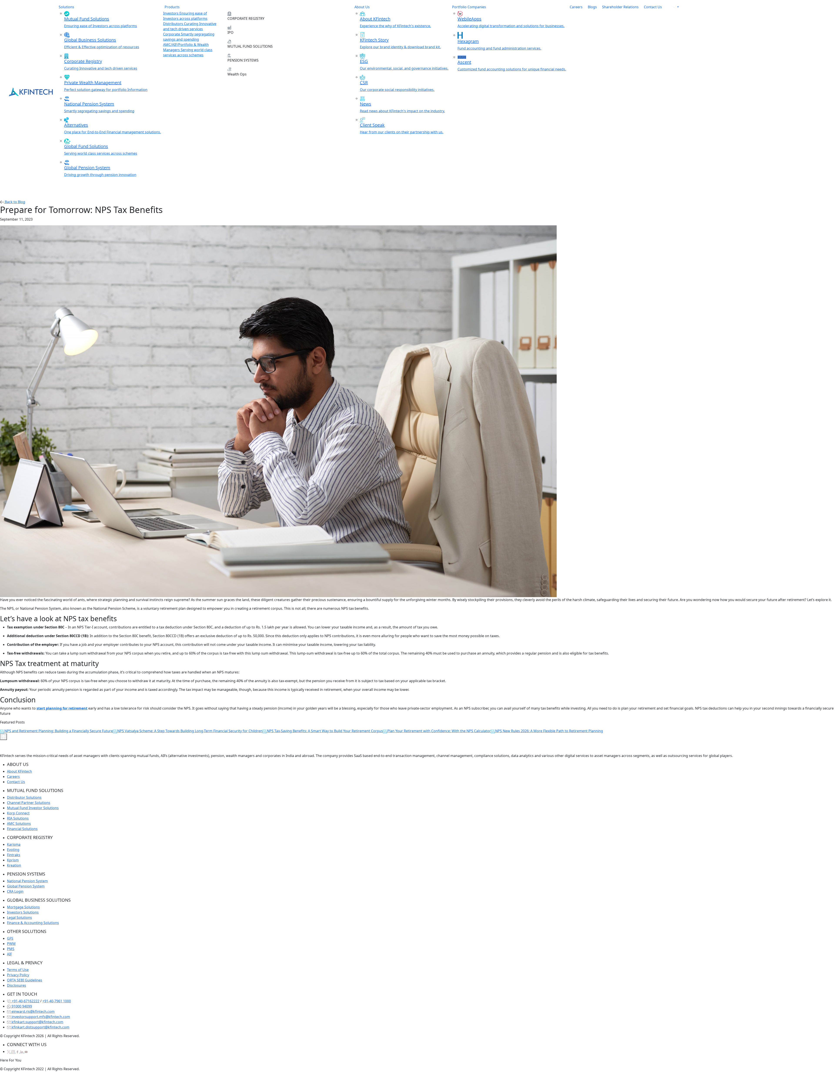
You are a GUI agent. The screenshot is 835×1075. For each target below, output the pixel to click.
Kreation (14, 865)
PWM (11, 943)
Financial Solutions (22, 828)
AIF (9, 954)
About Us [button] (362, 7)
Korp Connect (18, 813)
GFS (10, 938)
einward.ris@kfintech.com (33, 1011)
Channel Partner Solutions (28, 802)
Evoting (13, 849)
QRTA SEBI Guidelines (24, 980)
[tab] (192, 16)
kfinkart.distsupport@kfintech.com (40, 1027)
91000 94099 (21, 1006)
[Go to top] (3, 736)
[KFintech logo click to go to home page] (31, 91)
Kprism (13, 860)
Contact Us (653, 7)
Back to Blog (14, 201)
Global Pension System (26, 886)
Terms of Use (18, 969)
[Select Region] (673, 7)
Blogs (592, 7)
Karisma (13, 844)
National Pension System (27, 881)
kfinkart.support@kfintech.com (37, 1022)
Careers (576, 7)
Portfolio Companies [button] (469, 7)
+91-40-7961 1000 (56, 1001)
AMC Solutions (19, 823)
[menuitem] (112, 19)
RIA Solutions (18, 818)
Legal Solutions (19, 917)
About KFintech (19, 771)
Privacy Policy (18, 975)
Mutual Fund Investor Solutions (33, 807)
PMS (10, 948)
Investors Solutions (23, 912)
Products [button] (172, 7)
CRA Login (15, 891)
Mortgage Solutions (23, 907)
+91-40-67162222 (25, 1001)
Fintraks (13, 854)
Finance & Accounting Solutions (33, 922)
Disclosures (16, 985)
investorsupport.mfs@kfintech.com (40, 1016)
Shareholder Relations (620, 7)
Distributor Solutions (24, 797)
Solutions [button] (66, 7)
